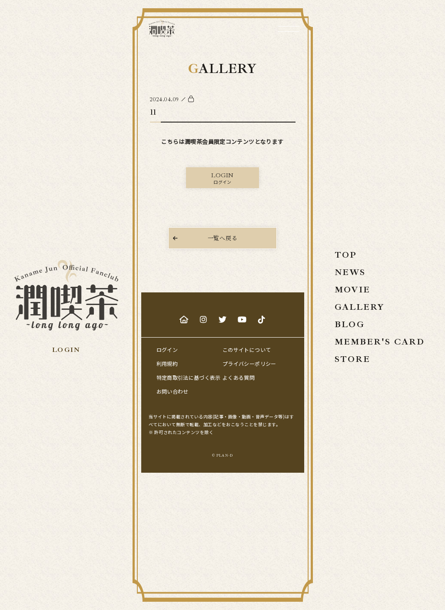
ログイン (167, 349)
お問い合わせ (172, 391)
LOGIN (66, 349)
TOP (346, 254)
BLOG (350, 324)
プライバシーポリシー (249, 363)
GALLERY (360, 307)
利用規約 (167, 363)
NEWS (350, 272)
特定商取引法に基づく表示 (188, 377)
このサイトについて (246, 349)
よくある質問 (238, 377)
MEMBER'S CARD (380, 341)
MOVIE (352, 289)
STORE (352, 359)
